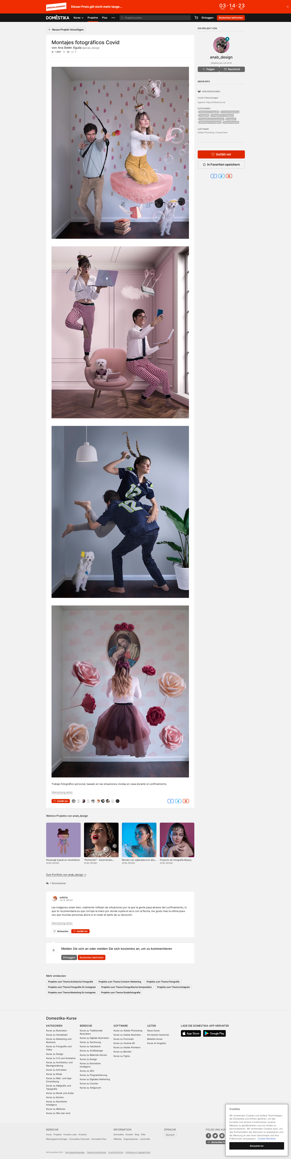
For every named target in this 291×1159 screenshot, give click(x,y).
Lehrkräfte (145, 1139)
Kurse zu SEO (87, 1070)
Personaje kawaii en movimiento (63, 860)
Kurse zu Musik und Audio (60, 1093)
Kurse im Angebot (156, 1043)
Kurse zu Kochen (55, 1097)
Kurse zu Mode (54, 1074)
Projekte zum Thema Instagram (173, 987)
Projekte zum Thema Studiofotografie (120, 992)
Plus (104, 17)
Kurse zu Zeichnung (90, 1042)
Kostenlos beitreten (92, 957)
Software (121, 1025)
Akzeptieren (257, 1145)
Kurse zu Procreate (124, 1039)
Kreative (83, 1134)
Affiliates (118, 1139)
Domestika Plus (98, 1139)
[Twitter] (215, 1135)
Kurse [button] (77, 17)
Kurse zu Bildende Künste (93, 1055)
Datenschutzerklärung (96, 1152)
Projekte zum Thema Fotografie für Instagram (72, 987)
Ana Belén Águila (79, 47)
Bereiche (86, 1025)
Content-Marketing (230, 112)
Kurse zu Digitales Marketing (95, 1079)
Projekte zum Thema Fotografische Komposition (126, 987)
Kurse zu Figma (122, 1056)
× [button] (287, 6)
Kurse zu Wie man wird (58, 1113)
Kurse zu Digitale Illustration (94, 1038)
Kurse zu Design (54, 1054)
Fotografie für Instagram (222, 115)
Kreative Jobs (70, 1134)
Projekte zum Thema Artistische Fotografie (70, 981)
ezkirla (64, 897)
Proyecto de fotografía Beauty (175, 860)
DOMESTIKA (58, 17)
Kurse (49, 1134)
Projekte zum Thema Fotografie (163, 981)
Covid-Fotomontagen (208, 97)
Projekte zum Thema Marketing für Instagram (72, 992)
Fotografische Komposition (212, 119)
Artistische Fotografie (209, 112)
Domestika (119, 1134)
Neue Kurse (153, 1030)
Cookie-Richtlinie (115, 1152)
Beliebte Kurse (155, 1039)
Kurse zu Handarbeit (57, 1034)
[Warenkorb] (196, 17)
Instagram (231, 119)
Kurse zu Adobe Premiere (127, 1047)
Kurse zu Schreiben (56, 1069)
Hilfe (143, 1134)
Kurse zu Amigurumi (90, 1087)
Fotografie (204, 115)
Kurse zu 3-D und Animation (61, 1058)
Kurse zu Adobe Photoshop (128, 1030)
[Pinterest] (222, 1135)
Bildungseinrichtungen (57, 1139)
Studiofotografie (231, 122)
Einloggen (208, 17)
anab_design (80, 815)
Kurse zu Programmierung (93, 1075)
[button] (113, 17)
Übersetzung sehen (62, 792)
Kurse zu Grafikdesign (91, 1050)
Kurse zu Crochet (89, 1083)
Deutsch (170, 1134)
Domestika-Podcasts (79, 1139)
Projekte (93, 17)
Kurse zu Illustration (56, 1030)
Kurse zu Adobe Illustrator (127, 1034)
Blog (137, 1134)
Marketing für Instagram (210, 122)
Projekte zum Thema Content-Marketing (120, 981)
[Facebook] (208, 1135)
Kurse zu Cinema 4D (124, 1043)
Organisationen (131, 1139)
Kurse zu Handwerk (90, 1046)
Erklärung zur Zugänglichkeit (137, 1152)
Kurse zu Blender (123, 1051)
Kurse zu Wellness (55, 1109)
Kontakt (129, 1134)
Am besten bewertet (158, 1034)
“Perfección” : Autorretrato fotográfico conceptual (98, 861)
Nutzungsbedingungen (75, 1152)
